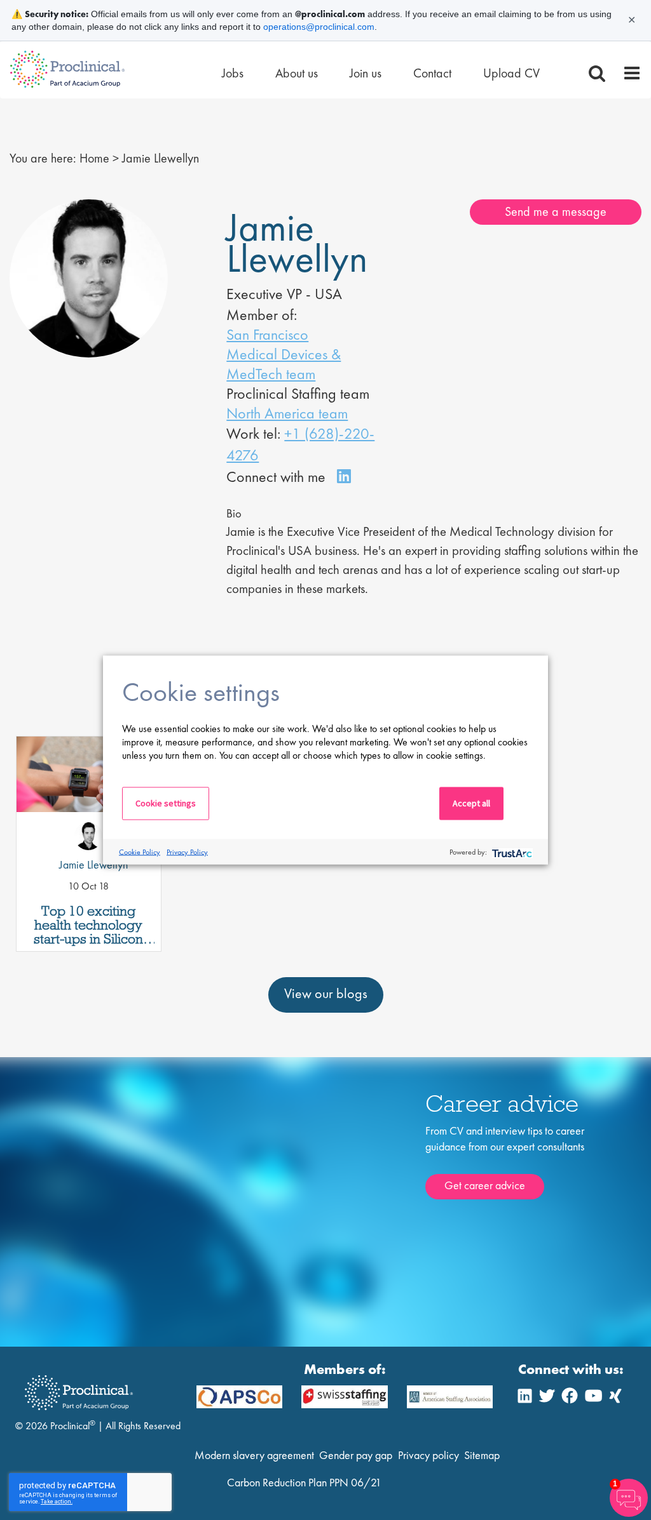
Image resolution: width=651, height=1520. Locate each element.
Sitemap (482, 1455)
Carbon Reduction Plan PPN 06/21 (304, 1482)
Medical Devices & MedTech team (283, 363)
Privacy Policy (187, 851)
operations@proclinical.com (318, 27)
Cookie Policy (139, 851)
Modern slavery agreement (254, 1455)
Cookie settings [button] (165, 803)
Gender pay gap (355, 1455)
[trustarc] (511, 851)
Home (94, 158)
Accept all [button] (471, 803)
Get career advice (484, 1185)
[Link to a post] (89, 793)
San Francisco (267, 334)
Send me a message (555, 211)
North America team (287, 413)
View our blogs (325, 993)
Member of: (261, 314)
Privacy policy (428, 1455)
